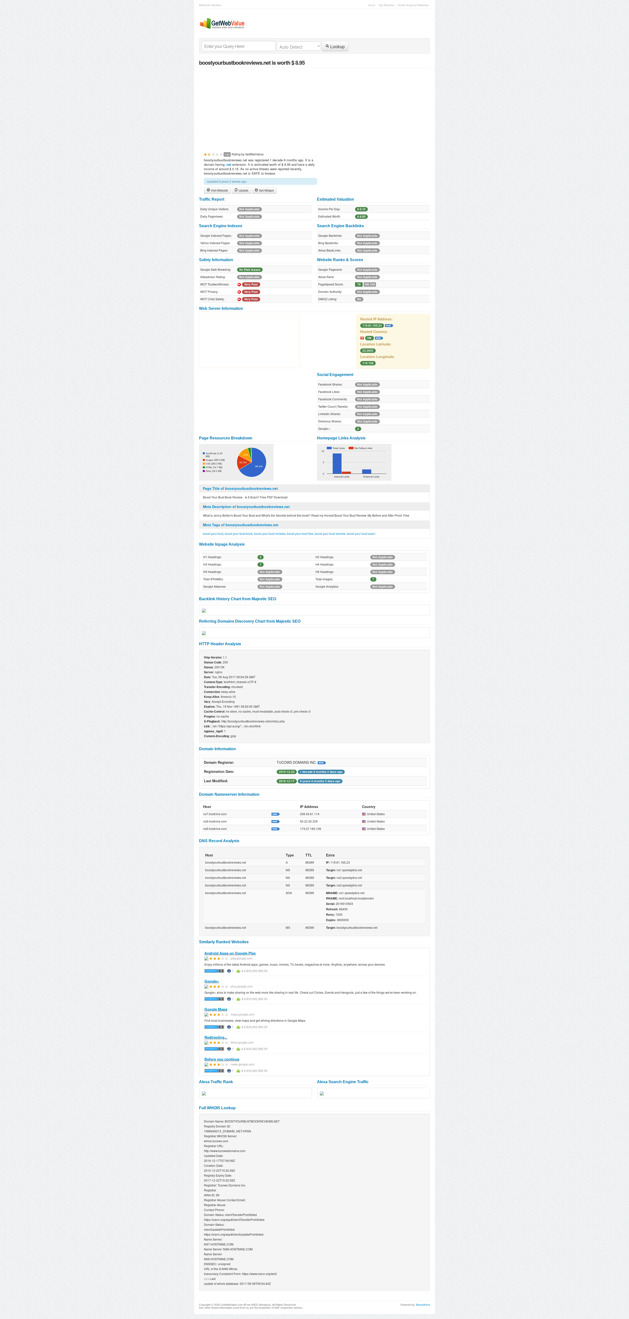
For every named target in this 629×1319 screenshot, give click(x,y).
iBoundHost (423, 1304)
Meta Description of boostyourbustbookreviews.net (246, 506)
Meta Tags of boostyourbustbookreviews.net (240, 524)
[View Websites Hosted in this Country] (379, 337)
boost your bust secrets (330, 533)
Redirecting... (215, 1037)
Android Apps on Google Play (230, 953)
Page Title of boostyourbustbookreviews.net (240, 488)
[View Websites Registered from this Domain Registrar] (322, 762)
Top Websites (386, 5)
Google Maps (215, 1009)
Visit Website (219, 190)
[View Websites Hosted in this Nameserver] (276, 813)
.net (228, 164)
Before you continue (221, 1059)
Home (371, 5)
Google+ (211, 981)
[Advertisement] (314, 107)
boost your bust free (300, 533)
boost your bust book (239, 533)
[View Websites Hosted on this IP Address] (389, 325)
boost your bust (213, 533)
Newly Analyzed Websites (413, 5)
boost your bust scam (361, 533)
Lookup (337, 46)
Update (243, 190)
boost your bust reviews (270, 533)
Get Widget (266, 190)
